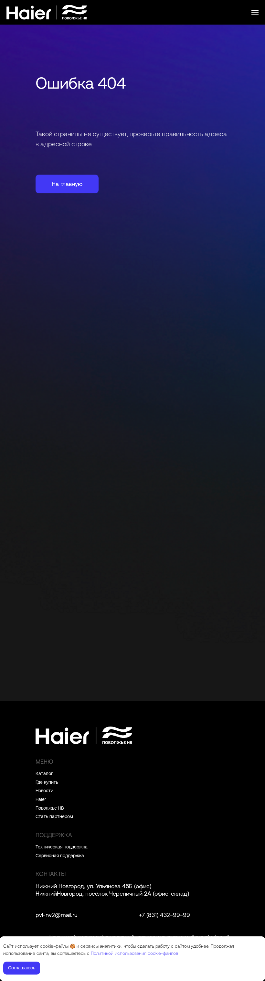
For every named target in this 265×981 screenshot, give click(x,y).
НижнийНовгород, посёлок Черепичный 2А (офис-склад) (112, 893)
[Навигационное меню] (255, 12)
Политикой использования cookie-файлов (134, 953)
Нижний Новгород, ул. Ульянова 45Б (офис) (93, 886)
